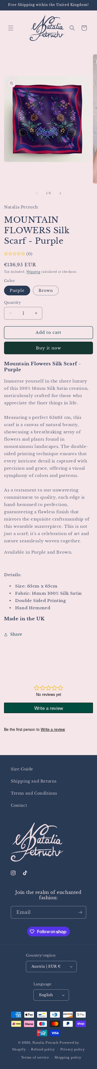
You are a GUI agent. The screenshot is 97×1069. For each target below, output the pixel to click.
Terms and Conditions (34, 793)
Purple (17, 290)
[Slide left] (37, 193)
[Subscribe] (80, 912)
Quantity (12, 302)
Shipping (33, 272)
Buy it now (48, 348)
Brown (46, 290)
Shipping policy (68, 1057)
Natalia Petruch (45, 1043)
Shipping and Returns (34, 781)
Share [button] (16, 634)
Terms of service (35, 1057)
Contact (19, 805)
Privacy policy (72, 1049)
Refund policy (43, 1049)
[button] (11, 28)
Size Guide (22, 769)
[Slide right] (60, 193)
